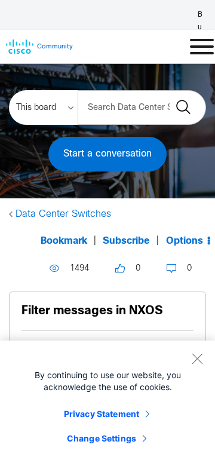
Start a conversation (107, 153)
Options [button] (184, 241)
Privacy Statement (101, 414)
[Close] (197, 358)
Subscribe (126, 241)
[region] (107, 403)
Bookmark (64, 241)
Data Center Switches (63, 214)
